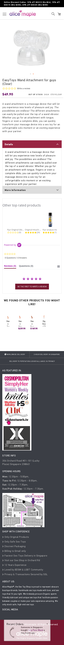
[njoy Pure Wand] (13, 632)
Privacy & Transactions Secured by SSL (26, 574)
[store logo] (22, 13)
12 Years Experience (15, 564)
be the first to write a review (32, 286)
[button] (30, 74)
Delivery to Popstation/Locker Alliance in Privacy (32, 361)
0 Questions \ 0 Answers (16, 257)
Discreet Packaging (14, 546)
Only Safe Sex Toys (15, 541)
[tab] (32, 144)
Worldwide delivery (15, 354)
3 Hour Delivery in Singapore (47, 354)
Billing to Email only (15, 550)
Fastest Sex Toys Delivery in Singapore (25, 555)
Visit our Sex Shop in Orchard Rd (22, 560)
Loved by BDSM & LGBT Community (23, 569)
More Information (15, 190)
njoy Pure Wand (35, 630)
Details (9, 144)
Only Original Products (16, 536)
